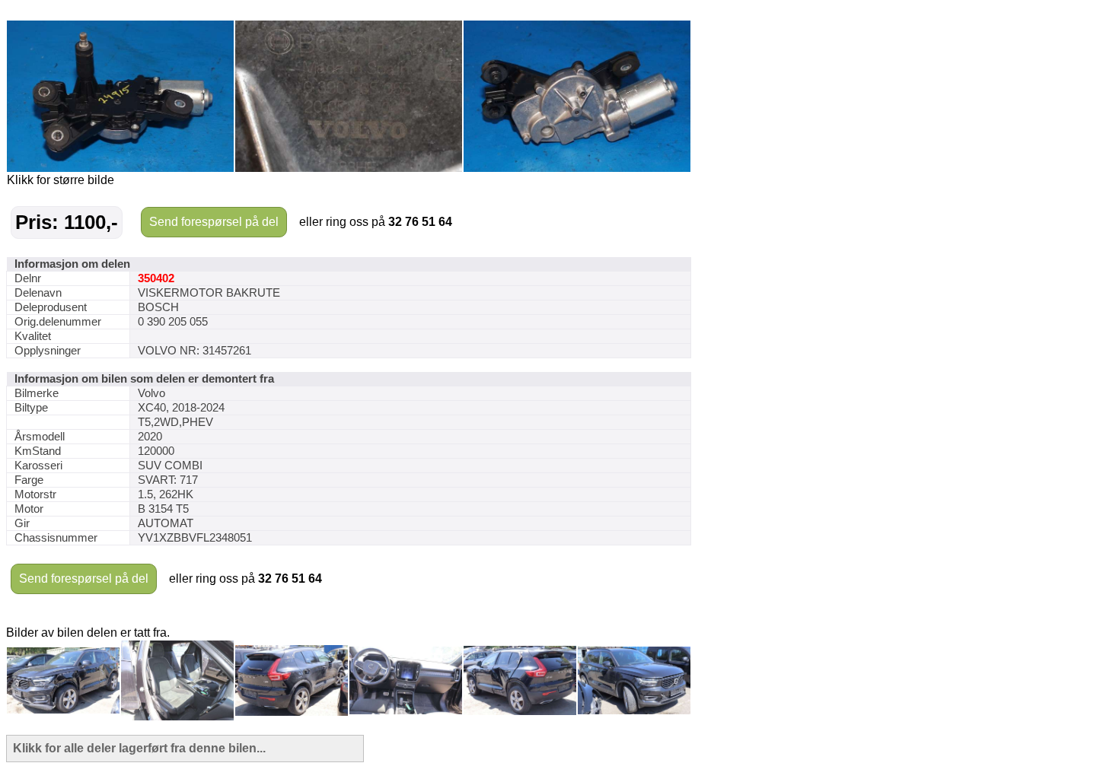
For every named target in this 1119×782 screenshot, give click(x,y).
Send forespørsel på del (214, 221)
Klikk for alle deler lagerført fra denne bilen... (139, 748)
